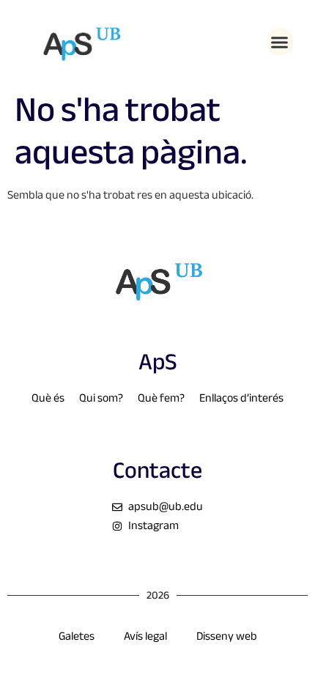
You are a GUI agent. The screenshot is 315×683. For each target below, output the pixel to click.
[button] (280, 42)
